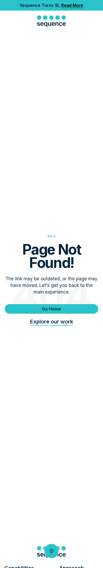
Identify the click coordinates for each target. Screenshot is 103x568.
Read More (72, 5)
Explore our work (51, 321)
